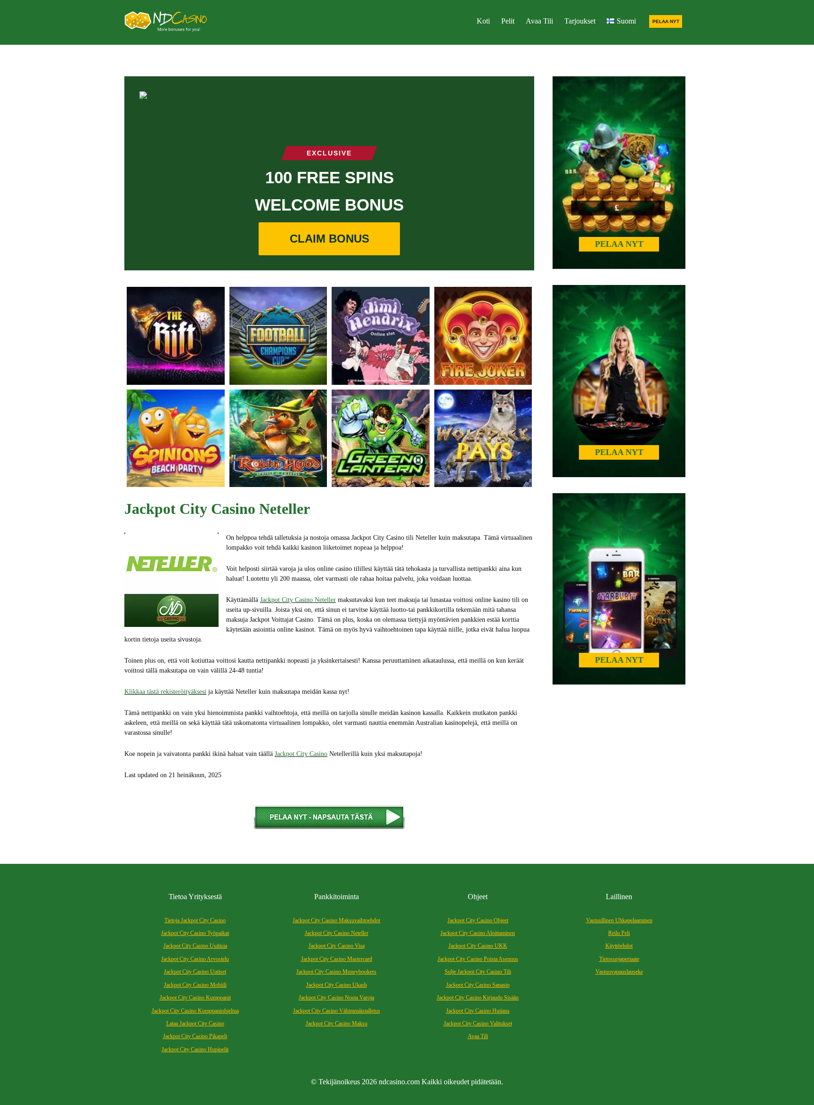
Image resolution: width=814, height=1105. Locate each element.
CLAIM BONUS (329, 238)
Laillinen (619, 897)
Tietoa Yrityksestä (195, 897)
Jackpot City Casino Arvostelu (195, 959)
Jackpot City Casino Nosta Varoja (336, 997)
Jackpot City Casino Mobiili (195, 985)
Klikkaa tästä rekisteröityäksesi (165, 691)
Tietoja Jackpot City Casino (195, 920)
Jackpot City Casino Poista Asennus (478, 959)
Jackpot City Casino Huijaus (478, 1011)
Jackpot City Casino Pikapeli (195, 1036)
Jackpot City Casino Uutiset (195, 971)
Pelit (507, 21)
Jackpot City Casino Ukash (336, 985)
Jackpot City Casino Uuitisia (195, 945)
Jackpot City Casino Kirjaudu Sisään (478, 997)
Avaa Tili (539, 21)
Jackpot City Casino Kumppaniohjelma (195, 1011)
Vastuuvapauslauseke (619, 971)
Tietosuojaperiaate (619, 959)
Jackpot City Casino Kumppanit (195, 997)
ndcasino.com (399, 1082)
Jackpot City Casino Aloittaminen (477, 933)
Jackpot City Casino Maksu (336, 1023)
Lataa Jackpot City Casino (195, 1023)
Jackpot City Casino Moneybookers (336, 971)
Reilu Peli (619, 933)
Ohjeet (478, 897)
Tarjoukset (579, 21)
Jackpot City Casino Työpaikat (195, 933)
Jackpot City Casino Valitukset (478, 1023)
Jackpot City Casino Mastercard (336, 959)
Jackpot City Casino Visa (337, 945)
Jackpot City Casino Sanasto (478, 985)
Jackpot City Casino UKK (477, 945)
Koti (483, 21)
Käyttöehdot (619, 945)
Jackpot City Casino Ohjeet (478, 920)
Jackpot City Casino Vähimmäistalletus (336, 1011)
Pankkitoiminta (336, 897)
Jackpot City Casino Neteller (298, 599)
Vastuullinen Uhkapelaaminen (619, 920)
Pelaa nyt (665, 21)
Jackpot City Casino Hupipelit (195, 1049)
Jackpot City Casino (301, 753)
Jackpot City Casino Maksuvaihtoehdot (336, 920)
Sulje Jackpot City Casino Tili (478, 971)
